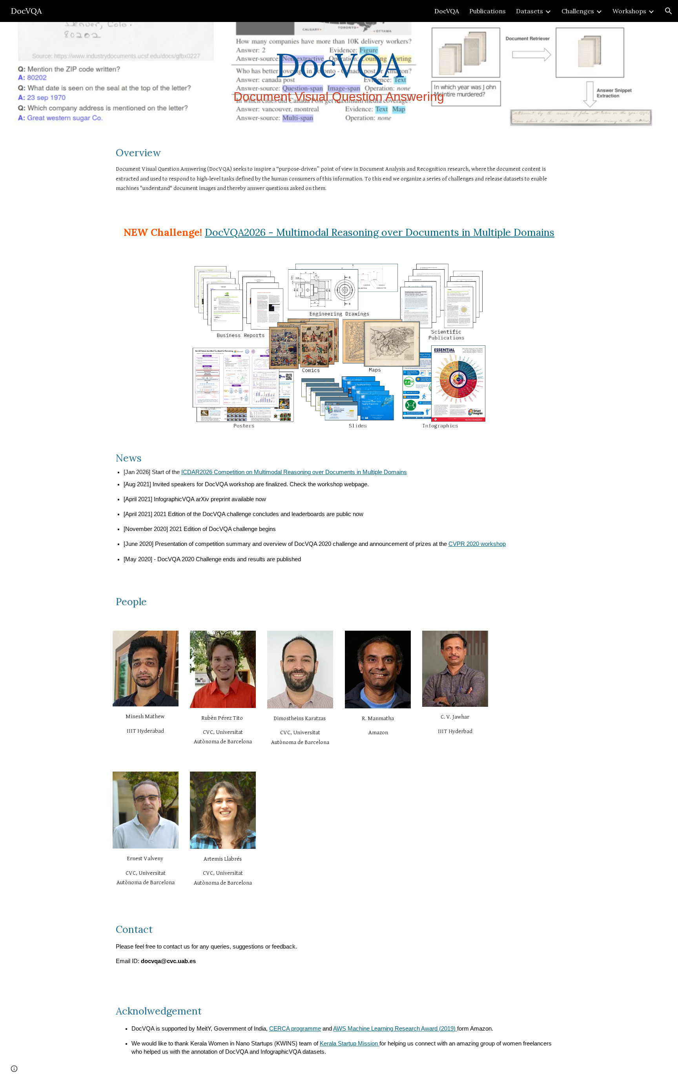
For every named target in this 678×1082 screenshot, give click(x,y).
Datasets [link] (529, 11)
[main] (339, 78)
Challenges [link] (577, 11)
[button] (668, 11)
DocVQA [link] (446, 11)
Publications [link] (487, 11)
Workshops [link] (629, 11)
